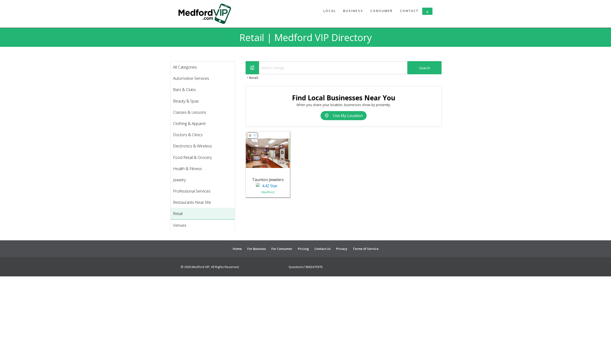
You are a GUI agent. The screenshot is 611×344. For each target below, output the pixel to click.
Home (237, 249)
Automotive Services (191, 78)
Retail (178, 213)
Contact (409, 11)
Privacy (341, 249)
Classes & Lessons (189, 112)
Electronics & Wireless (192, 146)
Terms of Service (366, 249)
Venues (179, 225)
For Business (256, 249)
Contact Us (322, 249)
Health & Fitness (187, 168)
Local (329, 11)
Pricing (303, 249)
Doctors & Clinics (188, 134)
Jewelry (179, 180)
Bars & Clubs (184, 89)
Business (353, 11)
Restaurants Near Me (192, 202)
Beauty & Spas (186, 101)
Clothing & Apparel (189, 123)
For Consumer (281, 249)
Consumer (381, 11)
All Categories (185, 67)
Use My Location (343, 115)
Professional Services (192, 191)
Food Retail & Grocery (192, 157)
